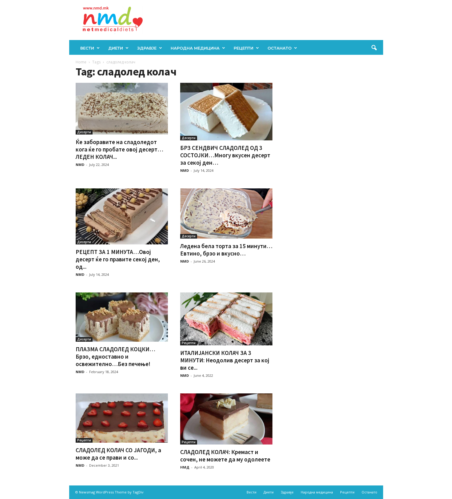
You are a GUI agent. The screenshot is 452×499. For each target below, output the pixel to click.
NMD (80, 164)
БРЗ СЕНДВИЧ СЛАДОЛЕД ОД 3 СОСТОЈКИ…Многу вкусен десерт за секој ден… (225, 155)
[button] (374, 48)
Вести (87, 48)
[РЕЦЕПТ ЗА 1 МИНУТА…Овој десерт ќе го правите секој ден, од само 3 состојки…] (122, 216)
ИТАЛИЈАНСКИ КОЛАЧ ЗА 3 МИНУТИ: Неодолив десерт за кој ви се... (224, 360)
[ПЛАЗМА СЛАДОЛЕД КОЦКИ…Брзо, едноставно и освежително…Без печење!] (122, 317)
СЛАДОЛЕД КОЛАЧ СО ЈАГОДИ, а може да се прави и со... (118, 453)
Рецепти (243, 48)
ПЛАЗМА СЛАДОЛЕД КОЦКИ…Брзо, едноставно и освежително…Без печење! (115, 356)
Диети (115, 48)
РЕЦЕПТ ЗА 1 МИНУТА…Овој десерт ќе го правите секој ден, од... (118, 259)
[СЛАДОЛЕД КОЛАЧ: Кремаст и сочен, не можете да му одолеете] (226, 418)
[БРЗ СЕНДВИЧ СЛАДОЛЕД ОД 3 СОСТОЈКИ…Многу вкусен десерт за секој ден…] (226, 111)
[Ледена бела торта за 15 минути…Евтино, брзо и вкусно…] (226, 213)
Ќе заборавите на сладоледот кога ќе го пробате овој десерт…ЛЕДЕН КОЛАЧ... (119, 149)
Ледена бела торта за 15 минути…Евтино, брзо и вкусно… (226, 249)
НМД (184, 467)
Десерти (84, 132)
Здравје (147, 48)
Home (81, 62)
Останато (279, 48)
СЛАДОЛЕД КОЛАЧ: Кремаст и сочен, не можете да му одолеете (225, 455)
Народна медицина (195, 48)
